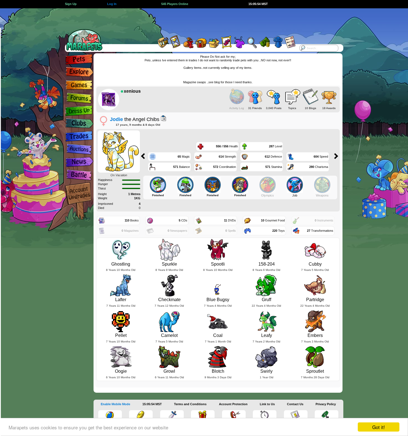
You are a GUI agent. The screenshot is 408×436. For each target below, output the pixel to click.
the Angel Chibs (134, 119)
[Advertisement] (199, 20)
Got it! (378, 427)
